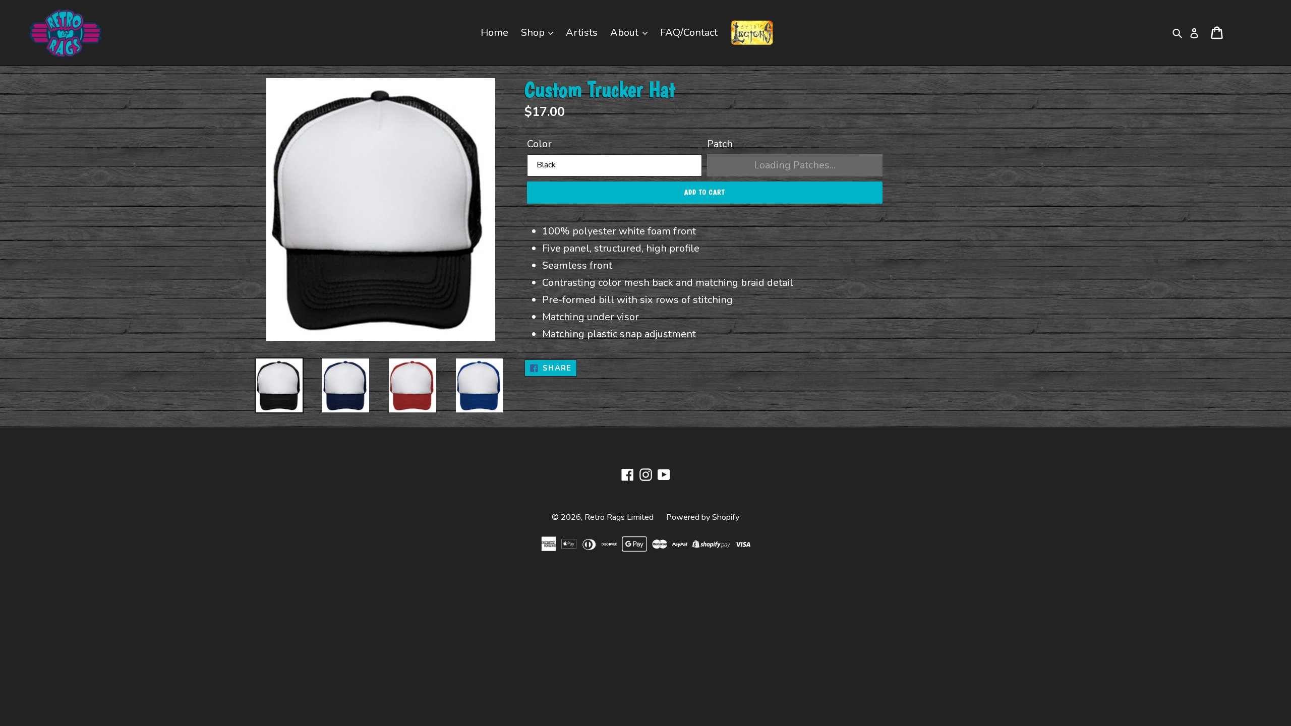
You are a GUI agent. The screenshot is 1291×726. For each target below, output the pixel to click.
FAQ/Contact (689, 32)
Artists (582, 32)
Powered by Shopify (702, 517)
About (625, 32)
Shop (534, 32)
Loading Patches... (795, 165)
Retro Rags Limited (619, 517)
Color (539, 144)
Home (494, 32)
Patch (720, 144)
